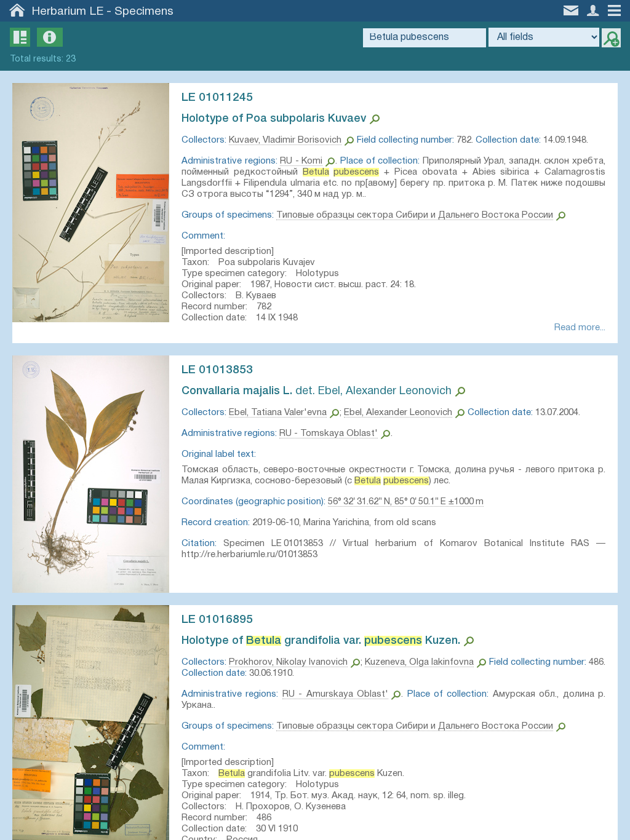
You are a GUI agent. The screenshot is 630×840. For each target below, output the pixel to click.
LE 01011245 (217, 97)
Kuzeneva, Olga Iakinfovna (419, 662)
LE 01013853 (217, 370)
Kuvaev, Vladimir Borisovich (285, 140)
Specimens (143, 11)
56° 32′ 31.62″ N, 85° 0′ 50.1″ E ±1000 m (406, 501)
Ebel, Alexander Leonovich (398, 412)
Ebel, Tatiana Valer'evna (278, 412)
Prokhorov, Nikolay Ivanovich (288, 662)
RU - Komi (301, 161)
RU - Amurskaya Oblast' (335, 694)
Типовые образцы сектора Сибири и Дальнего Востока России (414, 215)
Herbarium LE (67, 11)
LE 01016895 (217, 619)
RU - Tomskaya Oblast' (328, 433)
